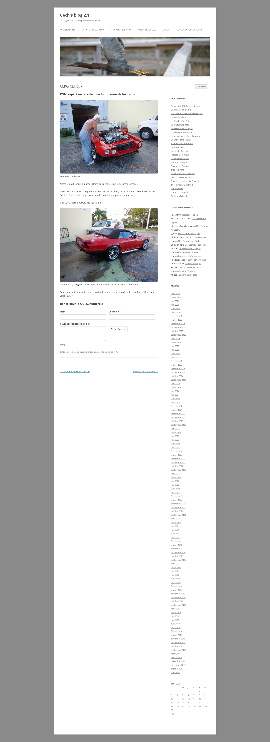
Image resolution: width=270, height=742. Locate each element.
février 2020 (176, 586)
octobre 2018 (177, 646)
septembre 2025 (178, 334)
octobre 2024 (177, 376)
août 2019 (175, 608)
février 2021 (176, 541)
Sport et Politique (179, 162)
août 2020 (175, 563)
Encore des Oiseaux (180, 166)
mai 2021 (175, 529)
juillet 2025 (176, 342)
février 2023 (176, 451)
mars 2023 (175, 447)
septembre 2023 (178, 424)
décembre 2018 (178, 638)
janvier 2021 (176, 544)
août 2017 (175, 672)
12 (183, 698)
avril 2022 (175, 488)
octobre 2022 (177, 466)
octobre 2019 (177, 601)
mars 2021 (175, 537)
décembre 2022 (178, 458)
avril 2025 (175, 353)
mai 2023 (175, 439)
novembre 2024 (178, 372)
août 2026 (175, 293)
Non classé (94, 351)
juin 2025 (175, 346)
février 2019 (176, 631)
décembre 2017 (178, 661)
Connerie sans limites (181, 139)
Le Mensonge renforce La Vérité (185, 136)
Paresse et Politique (180, 154)
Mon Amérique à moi (121, 29)
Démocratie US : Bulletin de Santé (186, 106)
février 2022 (176, 496)
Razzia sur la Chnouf (145, 371)
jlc (172, 214)
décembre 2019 (178, 593)
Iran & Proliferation (180, 158)
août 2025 (175, 338)
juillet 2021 (176, 522)
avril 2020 (175, 578)
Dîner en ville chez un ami (75, 371)
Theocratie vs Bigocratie (182, 184)
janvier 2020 (176, 590)
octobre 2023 (177, 421)
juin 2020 (175, 571)
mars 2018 (175, 653)
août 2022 (175, 473)
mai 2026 (175, 304)
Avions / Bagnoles (147, 29)
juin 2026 (175, 301)
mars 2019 (175, 627)
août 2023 (175, 428)
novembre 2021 (178, 507)
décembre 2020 (178, 548)
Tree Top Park (177, 169)
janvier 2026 (176, 319)
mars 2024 (175, 402)
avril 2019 (175, 623)
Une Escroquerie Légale (181, 128)
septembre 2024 (178, 379)
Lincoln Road (177, 188)
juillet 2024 (176, 387)
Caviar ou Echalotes (180, 196)
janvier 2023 (176, 454)
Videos (166, 29)
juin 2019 (175, 616)
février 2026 (176, 316)
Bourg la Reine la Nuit (181, 109)
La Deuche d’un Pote (180, 121)
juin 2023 (175, 436)
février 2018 (176, 657)
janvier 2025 (176, 364)
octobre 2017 (177, 668)
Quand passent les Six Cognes (185, 181)
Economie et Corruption (182, 143)
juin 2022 (175, 481)
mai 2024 (175, 394)
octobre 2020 (177, 556)
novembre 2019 (178, 597)
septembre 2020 (178, 559)
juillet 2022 (176, 477)
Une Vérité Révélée (179, 151)
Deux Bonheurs (178, 147)
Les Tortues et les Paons (182, 177)
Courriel (114, 311)
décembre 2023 (178, 413)
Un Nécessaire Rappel (181, 124)
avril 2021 (175, 533)
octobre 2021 (177, 511)
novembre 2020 (178, 552)
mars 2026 (175, 312)
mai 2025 (175, 349)
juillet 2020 (176, 567)
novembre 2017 (178, 665)
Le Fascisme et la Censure (183, 173)
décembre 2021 (178, 503)
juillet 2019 (176, 612)
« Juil (173, 713)
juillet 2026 (176, 297)
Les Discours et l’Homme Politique (186, 113)
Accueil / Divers (67, 29)
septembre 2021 (178, 514)
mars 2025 (175, 357)
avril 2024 (175, 398)
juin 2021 (175, 526)
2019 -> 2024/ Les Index (93, 29)
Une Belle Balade (178, 117)
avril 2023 (175, 443)
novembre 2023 (178, 417)
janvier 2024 (176, 409)
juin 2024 (175, 391)
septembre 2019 (178, 605)
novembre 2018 (178, 642)
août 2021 (175, 518)
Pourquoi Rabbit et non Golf (75, 323)
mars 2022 (175, 492)
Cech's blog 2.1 (74, 15)
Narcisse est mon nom (181, 132)
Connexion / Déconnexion (189, 29)
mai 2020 (175, 574)
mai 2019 (175, 620)
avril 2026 (175, 308)
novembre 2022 (178, 462)
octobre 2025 (177, 331)
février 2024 (176, 406)
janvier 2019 (176, 635)
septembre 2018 (178, 650)
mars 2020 (175, 582)
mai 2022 (175, 484)
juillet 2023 (176, 432)
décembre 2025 (178, 323)
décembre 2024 (178, 368)
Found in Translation (180, 192)
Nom (62, 311)
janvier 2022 (176, 499)
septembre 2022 (178, 469)
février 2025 (176, 361)
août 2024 (175, 383)
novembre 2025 (178, 327)
